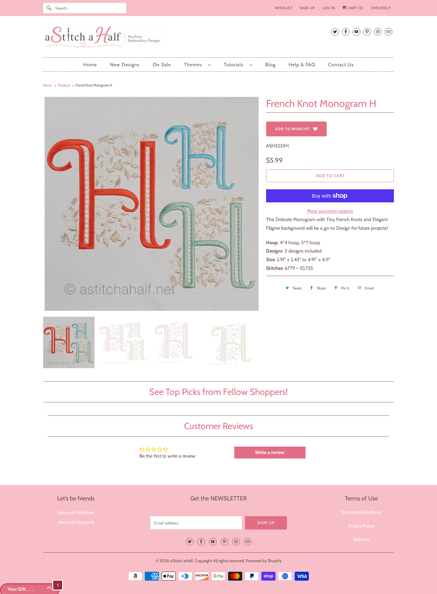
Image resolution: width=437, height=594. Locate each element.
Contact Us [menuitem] (341, 64)
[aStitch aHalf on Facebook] (346, 31)
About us (361, 539)
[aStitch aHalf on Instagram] (378, 31)
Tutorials (235, 64)
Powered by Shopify (264, 560)
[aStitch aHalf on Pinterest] (367, 31)
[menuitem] (197, 65)
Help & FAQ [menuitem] (302, 64)
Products (64, 85)
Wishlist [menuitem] (284, 8)
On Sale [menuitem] (162, 64)
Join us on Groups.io (76, 522)
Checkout (381, 8)
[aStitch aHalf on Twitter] (335, 31)
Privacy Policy (361, 526)
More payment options (330, 211)
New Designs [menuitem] (125, 64)
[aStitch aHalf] (218, 38)
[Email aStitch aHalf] (388, 31)
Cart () (355, 8)
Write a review (269, 452)
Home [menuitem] (90, 64)
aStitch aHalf (181, 560)
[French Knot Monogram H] (152, 204)
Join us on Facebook (76, 512)
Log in (328, 8)
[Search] (49, 8)
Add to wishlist (292, 129)
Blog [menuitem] (270, 64)
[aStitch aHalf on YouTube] (356, 31)
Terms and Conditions (361, 512)
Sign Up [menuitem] (307, 8)
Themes (194, 64)
